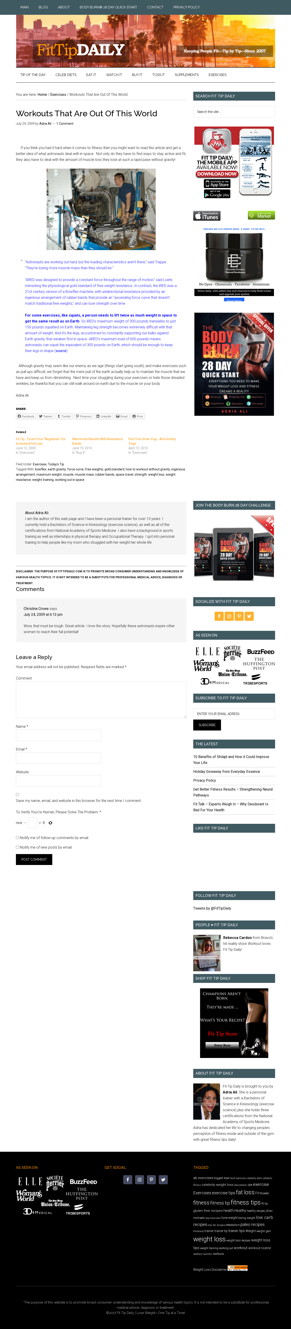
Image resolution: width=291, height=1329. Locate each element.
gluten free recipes (208, 1211)
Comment (24, 678)
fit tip (264, 1203)
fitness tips (246, 1202)
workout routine (259, 1248)
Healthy (240, 1210)
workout (241, 1247)
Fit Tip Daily (145, 37)
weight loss (156, 474)
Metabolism (233, 1225)
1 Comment (64, 123)
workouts (218, 1253)
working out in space (69, 480)
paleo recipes (253, 1224)
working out (226, 1248)
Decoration (240, 1185)
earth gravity (57, 469)
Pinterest (198, 1231)
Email (21, 749)
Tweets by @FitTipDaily (212, 908)
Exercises (40, 464)
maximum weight (49, 474)
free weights (94, 469)
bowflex (40, 469)
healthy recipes (256, 1210)
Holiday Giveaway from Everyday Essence (226, 771)
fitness (201, 1202)
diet (250, 1185)
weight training (43, 480)
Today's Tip (56, 464)
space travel (124, 474)
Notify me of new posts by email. (46, 847)
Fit (257, 1193)
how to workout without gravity (148, 469)
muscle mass (84, 474)
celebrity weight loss (217, 1185)
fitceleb (264, 1193)
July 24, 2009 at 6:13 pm (43, 614)
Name (22, 726)
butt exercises (238, 1178)
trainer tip (221, 1231)
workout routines (202, 1254)
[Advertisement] (234, 461)
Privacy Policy (204, 780)
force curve (75, 469)
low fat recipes (216, 1225)
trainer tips (236, 1231)
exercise (261, 1184)
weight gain (263, 1231)
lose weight (229, 1218)
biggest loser (222, 1178)
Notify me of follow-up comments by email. (54, 838)
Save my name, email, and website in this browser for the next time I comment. (79, 801)
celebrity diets (254, 1178)
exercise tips (223, 1192)
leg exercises (213, 1218)
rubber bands (104, 474)
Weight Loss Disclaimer (210, 1269)
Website (22, 772)
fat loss (245, 1192)
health (228, 1210)
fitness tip (220, 1203)
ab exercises (203, 1178)
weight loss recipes (238, 1240)
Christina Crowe (36, 608)
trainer (209, 1231)
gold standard (114, 469)
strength (141, 474)
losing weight (246, 1218)
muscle (68, 474)
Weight (251, 1231)
